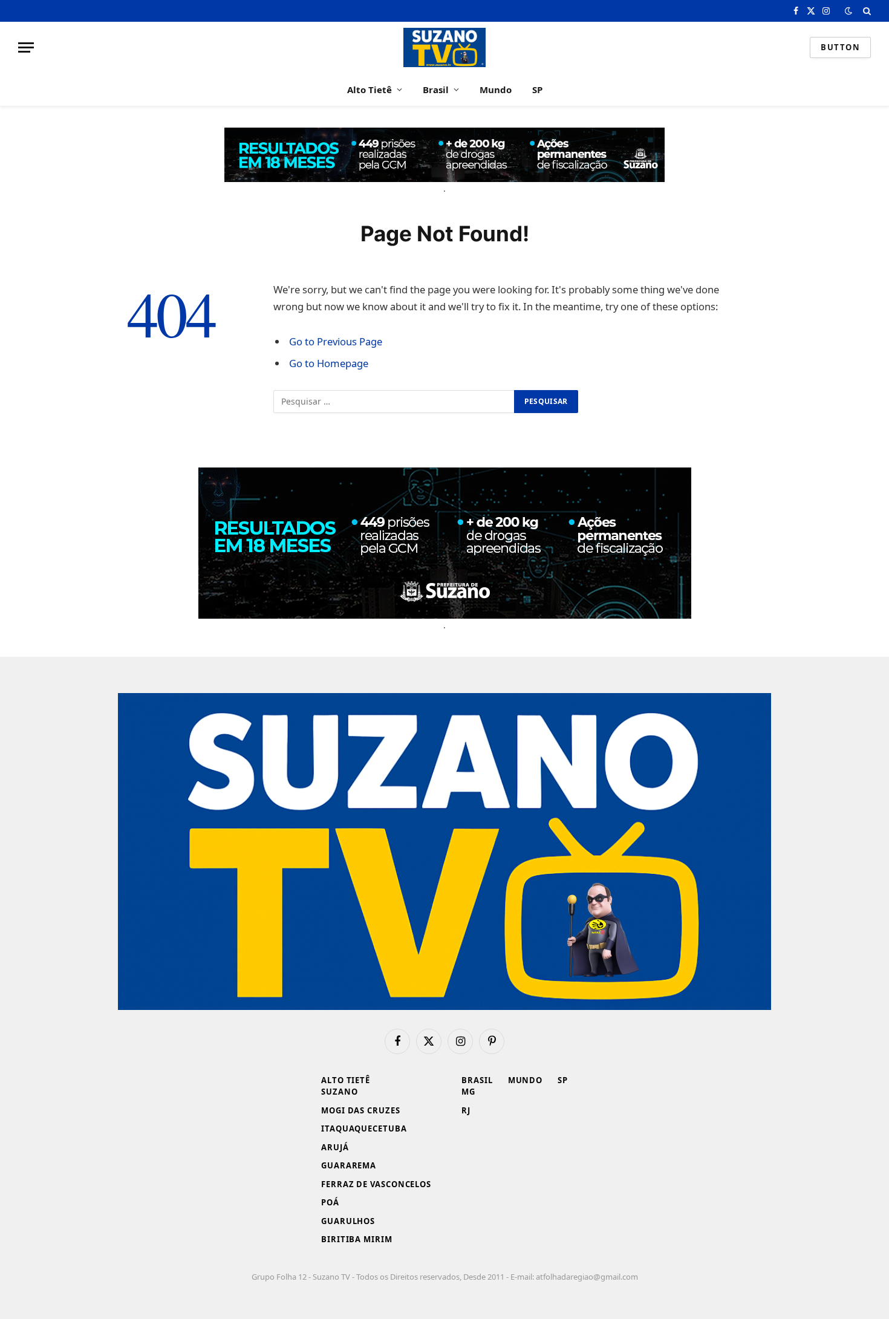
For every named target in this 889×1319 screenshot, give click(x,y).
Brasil (436, 89)
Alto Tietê (369, 89)
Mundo (496, 89)
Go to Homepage (328, 363)
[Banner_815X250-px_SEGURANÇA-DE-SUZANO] (444, 543)
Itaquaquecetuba (364, 1128)
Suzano (339, 1091)
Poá (330, 1202)
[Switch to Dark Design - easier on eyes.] (848, 11)
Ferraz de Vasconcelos (376, 1184)
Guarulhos (348, 1221)
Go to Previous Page (335, 341)
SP (537, 89)
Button (840, 47)
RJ (466, 1110)
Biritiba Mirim (356, 1239)
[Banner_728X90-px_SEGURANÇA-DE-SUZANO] (444, 155)
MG (468, 1091)
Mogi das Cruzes (360, 1110)
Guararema (348, 1165)
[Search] (866, 11)
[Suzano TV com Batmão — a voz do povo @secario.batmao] (444, 47)
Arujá (335, 1147)
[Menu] (26, 47)
